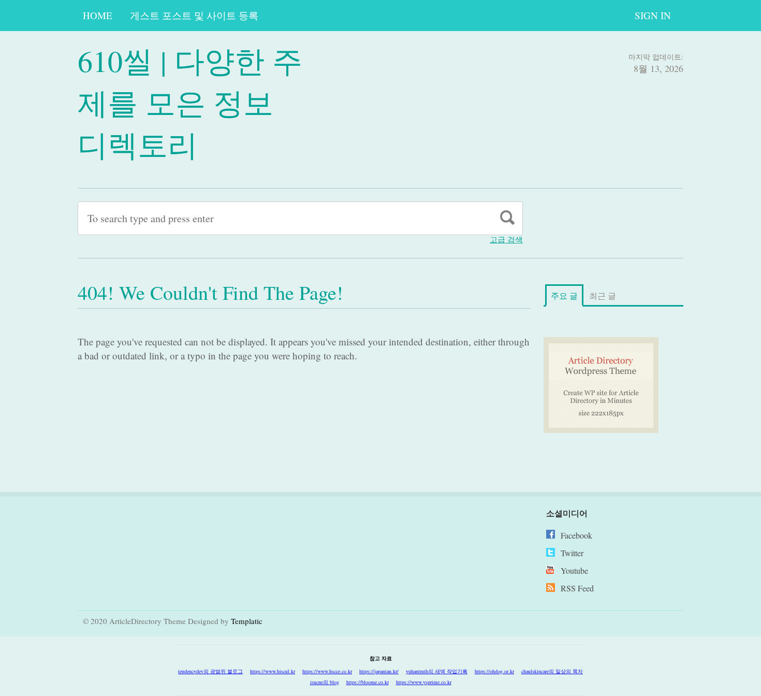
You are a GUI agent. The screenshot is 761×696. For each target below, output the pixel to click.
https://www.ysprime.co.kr (423, 682)
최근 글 (602, 295)
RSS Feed (577, 588)
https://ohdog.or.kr (494, 671)
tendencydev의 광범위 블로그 (210, 671)
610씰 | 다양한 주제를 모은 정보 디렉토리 (190, 102)
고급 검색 (506, 239)
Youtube (574, 570)
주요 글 (564, 295)
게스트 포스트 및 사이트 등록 (194, 15)
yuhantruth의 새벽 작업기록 (436, 671)
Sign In (653, 15)
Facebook (576, 535)
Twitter (572, 552)
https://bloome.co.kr (367, 682)
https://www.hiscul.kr (272, 671)
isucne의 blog (324, 682)
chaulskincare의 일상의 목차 (552, 671)
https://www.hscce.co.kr (327, 671)
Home (97, 15)
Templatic (246, 621)
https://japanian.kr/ (379, 671)
